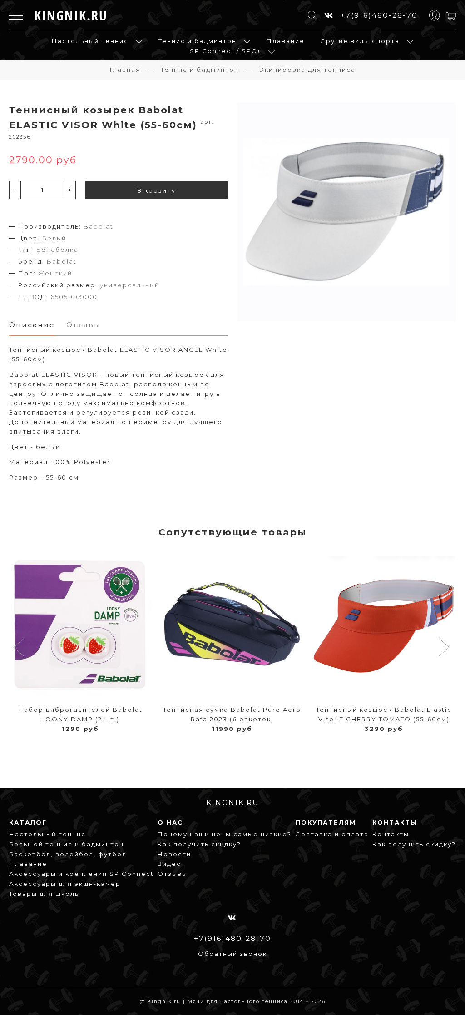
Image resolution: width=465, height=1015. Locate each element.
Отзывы (173, 873)
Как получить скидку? (199, 844)
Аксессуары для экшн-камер (65, 883)
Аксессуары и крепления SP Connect (81, 873)
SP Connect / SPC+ (225, 51)
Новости (174, 854)
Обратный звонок (232, 953)
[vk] (329, 15)
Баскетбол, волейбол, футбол (68, 854)
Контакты (390, 834)
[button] (20, 648)
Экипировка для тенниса (307, 69)
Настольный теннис (90, 41)
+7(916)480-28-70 (379, 15)
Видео (170, 863)
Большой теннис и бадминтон (66, 844)
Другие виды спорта (360, 41)
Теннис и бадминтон (197, 41)
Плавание (286, 41)
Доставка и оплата (332, 834)
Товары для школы (44, 893)
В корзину (156, 190)
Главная (124, 69)
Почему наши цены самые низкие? (225, 834)
